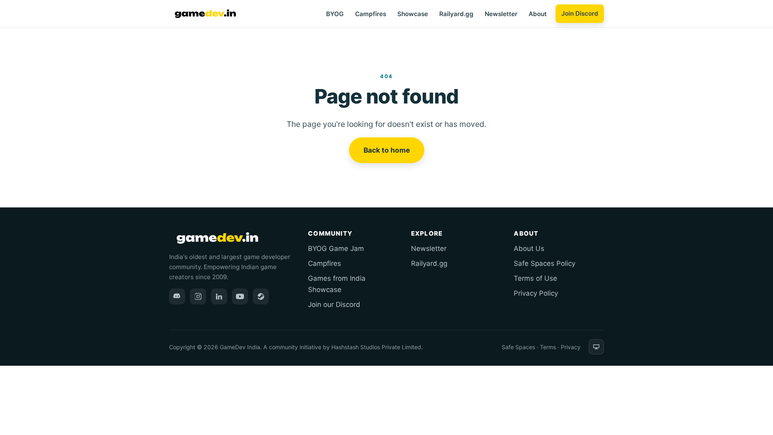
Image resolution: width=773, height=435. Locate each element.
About (538, 14)
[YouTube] (240, 296)
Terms (548, 347)
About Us (529, 248)
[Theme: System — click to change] (596, 346)
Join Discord (579, 13)
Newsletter (501, 14)
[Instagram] (198, 296)
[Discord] (177, 296)
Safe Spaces (518, 347)
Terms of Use (535, 278)
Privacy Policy (536, 293)
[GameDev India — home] (205, 14)
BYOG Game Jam (336, 248)
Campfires (370, 14)
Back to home (387, 150)
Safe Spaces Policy (544, 263)
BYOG (335, 14)
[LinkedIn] (219, 296)
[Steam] (261, 296)
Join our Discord (334, 304)
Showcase (412, 14)
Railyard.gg (456, 14)
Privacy (571, 347)
